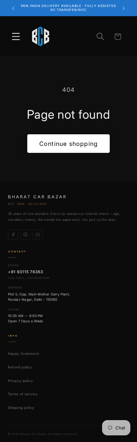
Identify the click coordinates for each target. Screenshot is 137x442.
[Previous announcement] (13, 8)
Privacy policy (20, 381)
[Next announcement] (123, 8)
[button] (16, 36)
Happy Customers (23, 353)
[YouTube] (38, 234)
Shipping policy (21, 408)
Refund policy (20, 367)
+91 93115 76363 (25, 272)
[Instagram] (25, 234)
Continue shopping (68, 143)
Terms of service (23, 394)
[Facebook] (13, 234)
